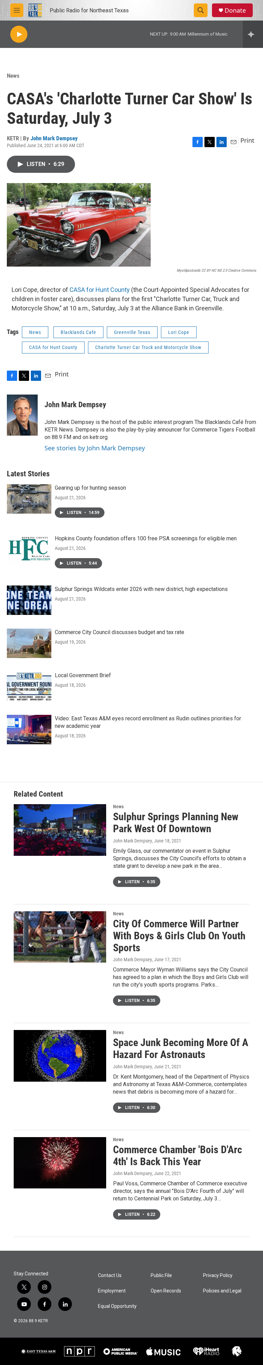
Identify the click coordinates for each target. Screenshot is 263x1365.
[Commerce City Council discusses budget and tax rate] (29, 643)
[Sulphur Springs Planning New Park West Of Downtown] (60, 829)
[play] (18, 34)
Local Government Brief (83, 675)
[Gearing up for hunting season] (29, 499)
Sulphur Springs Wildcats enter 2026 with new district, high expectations (141, 589)
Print (247, 140)
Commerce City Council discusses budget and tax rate (119, 632)
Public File (161, 1275)
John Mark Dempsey (54, 138)
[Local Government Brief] (29, 686)
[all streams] (253, 34)
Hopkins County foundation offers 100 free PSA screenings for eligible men (146, 538)
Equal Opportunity (117, 1306)
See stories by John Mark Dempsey (95, 448)
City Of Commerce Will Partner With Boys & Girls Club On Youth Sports (179, 936)
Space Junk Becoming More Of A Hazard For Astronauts (180, 1048)
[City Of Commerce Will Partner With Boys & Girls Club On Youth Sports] (60, 937)
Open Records (166, 1290)
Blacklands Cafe (78, 332)
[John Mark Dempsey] (22, 415)
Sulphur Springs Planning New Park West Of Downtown (175, 823)
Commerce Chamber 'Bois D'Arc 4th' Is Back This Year (177, 1156)
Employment (112, 1290)
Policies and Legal (222, 1290)
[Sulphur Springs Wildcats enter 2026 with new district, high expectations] (29, 600)
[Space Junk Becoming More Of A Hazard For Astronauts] (60, 1055)
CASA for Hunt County (100, 289)
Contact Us (110, 1275)
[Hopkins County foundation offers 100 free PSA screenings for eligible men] (29, 549)
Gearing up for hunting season (90, 488)
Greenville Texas (132, 332)
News (13, 75)
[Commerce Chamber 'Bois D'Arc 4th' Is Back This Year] (60, 1162)
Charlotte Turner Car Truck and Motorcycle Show (148, 347)
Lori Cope (178, 332)
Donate (235, 10)
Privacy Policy (218, 1275)
